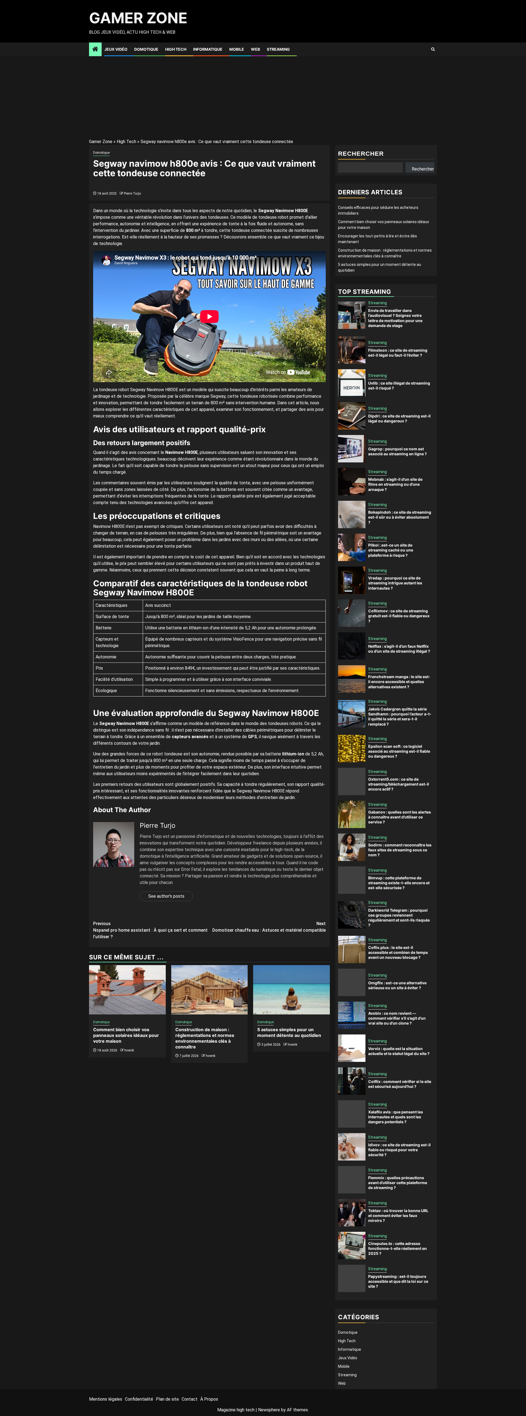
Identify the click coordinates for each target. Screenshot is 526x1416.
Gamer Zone (138, 18)
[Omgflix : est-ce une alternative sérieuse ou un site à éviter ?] (351, 982)
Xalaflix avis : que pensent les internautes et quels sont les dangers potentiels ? (395, 1117)
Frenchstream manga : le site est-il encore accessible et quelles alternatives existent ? (399, 681)
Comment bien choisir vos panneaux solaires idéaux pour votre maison (126, 1035)
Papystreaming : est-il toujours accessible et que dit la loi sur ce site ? (398, 1281)
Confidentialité (139, 1399)
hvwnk (129, 1050)
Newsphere (269, 1409)
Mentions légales (105, 1399)
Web (255, 49)
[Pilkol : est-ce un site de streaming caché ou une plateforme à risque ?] (351, 547)
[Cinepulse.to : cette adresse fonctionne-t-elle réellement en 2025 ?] (351, 1245)
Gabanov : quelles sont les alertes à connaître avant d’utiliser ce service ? (399, 817)
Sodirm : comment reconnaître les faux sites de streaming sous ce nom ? (399, 850)
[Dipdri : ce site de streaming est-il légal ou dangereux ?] (351, 416)
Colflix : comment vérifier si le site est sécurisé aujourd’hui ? (399, 1084)
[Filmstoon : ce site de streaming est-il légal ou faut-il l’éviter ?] (351, 350)
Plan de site (167, 1399)
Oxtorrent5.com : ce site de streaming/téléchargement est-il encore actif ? (398, 784)
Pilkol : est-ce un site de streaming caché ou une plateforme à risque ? (390, 550)
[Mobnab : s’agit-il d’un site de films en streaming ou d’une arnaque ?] (351, 481)
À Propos (209, 1399)
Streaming (278, 49)
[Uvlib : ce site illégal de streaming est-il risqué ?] (351, 383)
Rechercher (361, 153)
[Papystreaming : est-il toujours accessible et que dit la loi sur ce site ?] (351, 1278)
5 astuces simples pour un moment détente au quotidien (289, 1032)
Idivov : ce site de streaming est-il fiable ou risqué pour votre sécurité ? (399, 1149)
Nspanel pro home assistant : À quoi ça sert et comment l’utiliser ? (150, 930)
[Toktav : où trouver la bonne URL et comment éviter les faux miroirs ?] (351, 1212)
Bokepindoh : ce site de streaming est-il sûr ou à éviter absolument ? (399, 517)
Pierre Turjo (132, 193)
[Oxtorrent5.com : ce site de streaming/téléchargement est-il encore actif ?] (351, 781)
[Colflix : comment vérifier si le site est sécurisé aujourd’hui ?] (351, 1081)
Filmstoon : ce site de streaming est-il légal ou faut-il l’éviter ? (397, 352)
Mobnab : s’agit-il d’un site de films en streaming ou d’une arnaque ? (395, 484)
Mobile (236, 49)
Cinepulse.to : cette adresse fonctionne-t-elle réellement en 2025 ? (397, 1248)
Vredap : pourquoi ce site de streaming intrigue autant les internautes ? (395, 583)
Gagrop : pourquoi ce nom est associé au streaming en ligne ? (397, 451)
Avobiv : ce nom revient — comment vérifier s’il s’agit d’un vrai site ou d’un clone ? (397, 1018)
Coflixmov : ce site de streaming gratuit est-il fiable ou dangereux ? (399, 616)
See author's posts (166, 896)
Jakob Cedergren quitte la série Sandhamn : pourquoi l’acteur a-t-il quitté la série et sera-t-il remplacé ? (399, 716)
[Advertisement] (263, 97)
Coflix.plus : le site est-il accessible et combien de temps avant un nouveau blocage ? (398, 952)
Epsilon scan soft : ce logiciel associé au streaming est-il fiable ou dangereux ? (399, 751)
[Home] (95, 49)
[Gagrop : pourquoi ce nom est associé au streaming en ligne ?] (351, 448)
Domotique (146, 49)
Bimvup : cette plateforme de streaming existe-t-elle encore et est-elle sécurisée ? (399, 882)
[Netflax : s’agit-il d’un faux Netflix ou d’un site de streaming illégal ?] (351, 646)
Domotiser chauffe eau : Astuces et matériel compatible (269, 927)
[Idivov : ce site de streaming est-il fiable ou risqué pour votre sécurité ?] (351, 1147)
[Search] (433, 49)
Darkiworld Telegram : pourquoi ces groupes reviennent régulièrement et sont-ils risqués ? (399, 918)
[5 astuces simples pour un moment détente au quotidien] (291, 989)
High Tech (175, 49)
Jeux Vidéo (115, 49)
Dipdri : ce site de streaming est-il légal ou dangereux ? (399, 418)
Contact (190, 1399)
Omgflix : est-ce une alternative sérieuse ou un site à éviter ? (397, 985)
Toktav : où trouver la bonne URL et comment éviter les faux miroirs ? (398, 1215)
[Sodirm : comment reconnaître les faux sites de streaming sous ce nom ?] (351, 847)
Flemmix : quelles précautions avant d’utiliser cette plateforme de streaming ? (397, 1182)
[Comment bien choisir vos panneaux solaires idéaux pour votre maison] (127, 989)
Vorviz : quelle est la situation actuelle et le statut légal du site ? (399, 1051)
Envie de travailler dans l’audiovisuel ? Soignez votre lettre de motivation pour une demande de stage (395, 318)
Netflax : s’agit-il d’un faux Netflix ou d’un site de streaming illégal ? (399, 648)
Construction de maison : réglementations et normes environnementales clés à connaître (204, 1038)
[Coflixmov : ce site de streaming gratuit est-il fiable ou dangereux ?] (351, 613)
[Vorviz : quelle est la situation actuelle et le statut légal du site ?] (351, 1048)
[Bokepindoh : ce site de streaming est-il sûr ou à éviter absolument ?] (351, 514)
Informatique (207, 49)
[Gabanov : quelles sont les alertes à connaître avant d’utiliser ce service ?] (351, 814)
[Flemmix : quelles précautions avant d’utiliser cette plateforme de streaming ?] (351, 1179)
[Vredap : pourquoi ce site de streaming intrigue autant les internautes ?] (351, 580)
